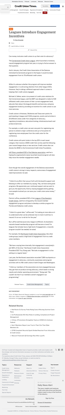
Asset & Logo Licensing (30, 374)
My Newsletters (55, 375)
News (11, 29)
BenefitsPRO (28, 402)
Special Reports (6, 392)
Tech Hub (4, 390)
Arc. (18, 411)
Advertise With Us (31, 370)
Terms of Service (43, 370)
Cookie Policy (42, 368)
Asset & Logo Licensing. (25, 298)
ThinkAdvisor (10, 402)
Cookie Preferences (52, 411)
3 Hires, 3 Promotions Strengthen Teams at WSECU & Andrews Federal (31, 321)
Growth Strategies (7, 372)
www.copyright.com (47, 294)
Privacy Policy (42, 373)
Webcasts (40, 1)
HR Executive (18, 406)
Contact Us (29, 377)
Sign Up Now (50, 398)
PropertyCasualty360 (19, 402)
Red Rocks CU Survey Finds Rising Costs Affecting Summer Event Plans (32, 311)
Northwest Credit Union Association (33, 234)
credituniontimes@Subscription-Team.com (14, 360)
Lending (4, 379)
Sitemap (16, 383)
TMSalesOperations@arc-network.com (37, 296)
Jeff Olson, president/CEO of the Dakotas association (27, 152)
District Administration (31, 406)
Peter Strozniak (19, 40)
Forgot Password (55, 373)
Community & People (8, 382)
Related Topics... (20, 284)
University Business (45, 406)
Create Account (55, 370)
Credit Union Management (5, 369)
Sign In (53, 368)
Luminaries (33, 1)
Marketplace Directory (17, 1)
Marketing (5, 387)
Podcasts (27, 1)
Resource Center (48, 1)
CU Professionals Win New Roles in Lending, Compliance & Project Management (32, 316)
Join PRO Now (55, 6)
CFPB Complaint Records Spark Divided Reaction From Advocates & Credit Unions (32, 332)
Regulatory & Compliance (5, 376)
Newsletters (45, 6)
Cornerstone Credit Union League (23, 61)
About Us (29, 368)
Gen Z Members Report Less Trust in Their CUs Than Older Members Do (29, 326)
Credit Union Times (34, 403)
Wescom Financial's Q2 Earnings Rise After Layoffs (28, 336)
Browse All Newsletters (44, 402)
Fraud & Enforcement (8, 384)
